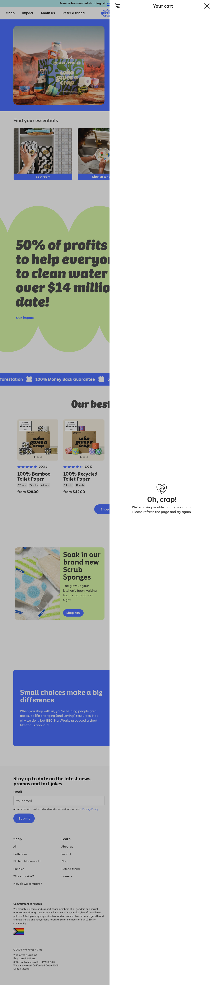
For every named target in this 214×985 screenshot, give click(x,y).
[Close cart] (207, 6)
